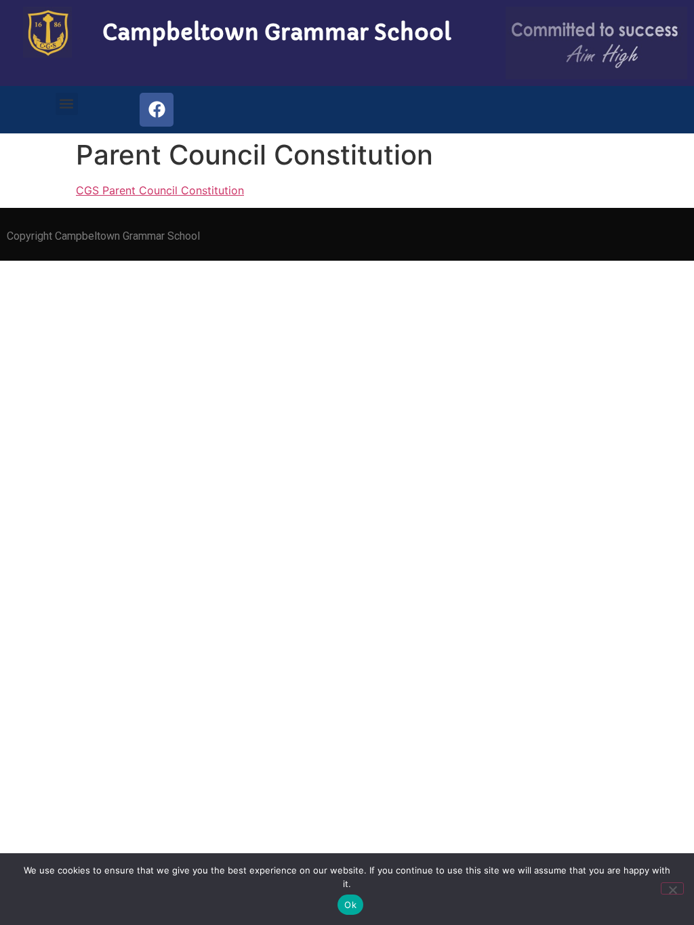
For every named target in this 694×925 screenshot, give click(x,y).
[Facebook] (157, 110)
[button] (67, 104)
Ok (350, 904)
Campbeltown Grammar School (276, 32)
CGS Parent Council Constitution (160, 190)
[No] (672, 888)
